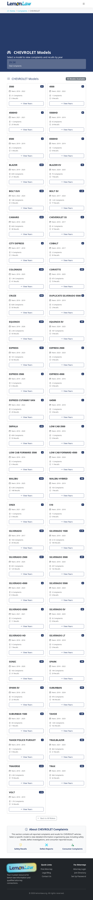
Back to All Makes (47, 818)
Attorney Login (79, 869)
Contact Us (46, 876)
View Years (27, 103)
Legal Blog (46, 872)
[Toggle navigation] (83, 3)
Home (12, 11)
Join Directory (80, 872)
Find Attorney (46, 869)
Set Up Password (78, 876)
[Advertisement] (46, 33)
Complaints (22, 11)
